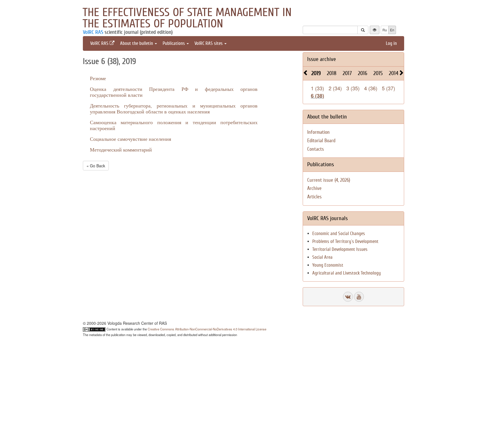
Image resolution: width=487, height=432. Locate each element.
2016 (362, 73)
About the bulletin (137, 43)
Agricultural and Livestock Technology (346, 273)
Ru (384, 29)
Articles (314, 197)
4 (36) (370, 88)
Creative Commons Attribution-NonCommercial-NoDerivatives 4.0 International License (207, 329)
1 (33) (317, 88)
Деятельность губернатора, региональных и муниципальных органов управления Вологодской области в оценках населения (174, 108)
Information (318, 132)
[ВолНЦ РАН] (348, 297)
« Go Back (96, 165)
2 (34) (335, 88)
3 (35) (353, 88)
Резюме (98, 78)
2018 (332, 73)
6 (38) (317, 95)
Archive (314, 188)
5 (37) (388, 88)
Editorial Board (321, 141)
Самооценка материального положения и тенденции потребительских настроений (174, 125)
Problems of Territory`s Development (345, 241)
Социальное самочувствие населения (130, 138)
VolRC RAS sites (209, 43)
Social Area (322, 257)
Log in (391, 43)
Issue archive (321, 59)
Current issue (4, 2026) (328, 180)
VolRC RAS (93, 32)
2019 (316, 73)
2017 (347, 73)
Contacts (315, 149)
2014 (393, 73)
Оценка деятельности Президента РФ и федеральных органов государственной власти (174, 91)
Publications (174, 43)
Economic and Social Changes (338, 233)
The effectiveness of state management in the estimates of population (187, 18)
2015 (378, 73)
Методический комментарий (121, 149)
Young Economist (327, 265)
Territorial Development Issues (340, 249)
